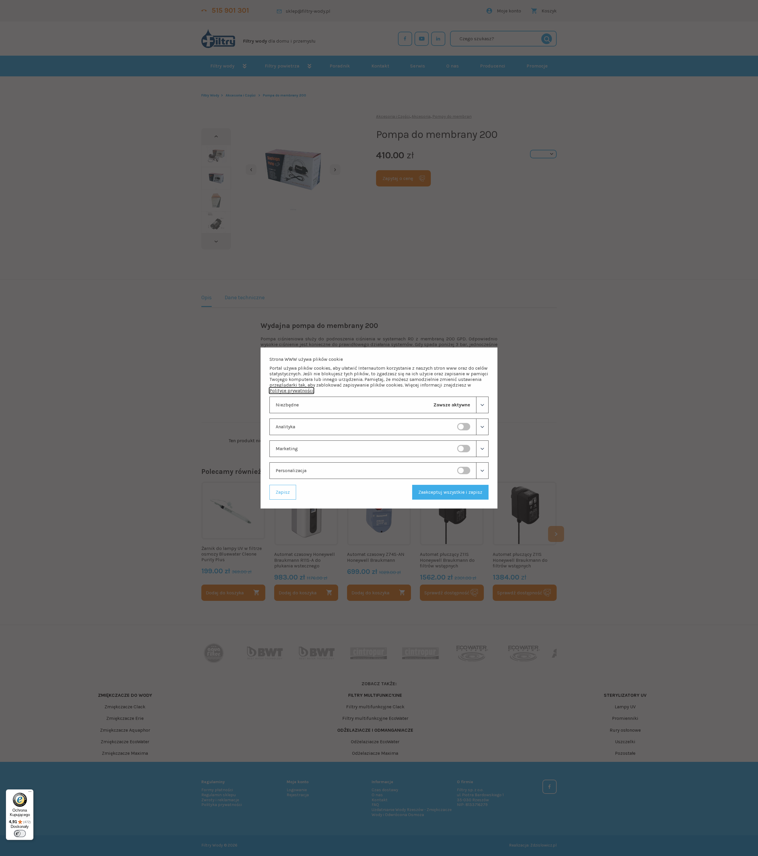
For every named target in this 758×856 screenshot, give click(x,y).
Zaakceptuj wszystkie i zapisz (450, 492)
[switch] (463, 426)
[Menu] (29, 793)
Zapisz (283, 492)
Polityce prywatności (291, 390)
